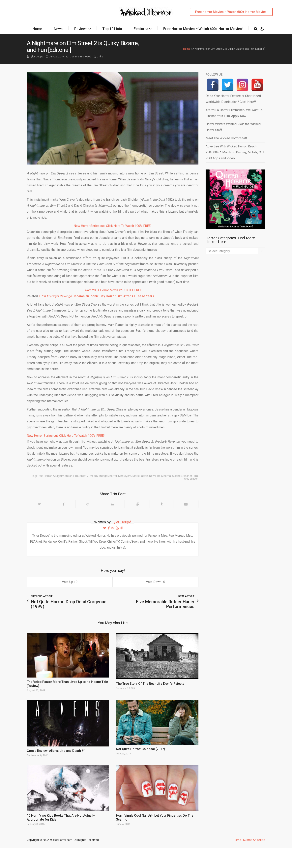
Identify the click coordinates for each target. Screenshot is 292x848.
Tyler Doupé (36, 56)
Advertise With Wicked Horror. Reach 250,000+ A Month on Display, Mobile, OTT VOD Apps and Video (235, 152)
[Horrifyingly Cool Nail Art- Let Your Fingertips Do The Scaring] (157, 788)
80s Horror (45, 475)
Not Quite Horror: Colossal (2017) (140, 749)
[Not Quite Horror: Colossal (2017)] (157, 722)
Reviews (80, 29)
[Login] (262, 29)
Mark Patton (140, 475)
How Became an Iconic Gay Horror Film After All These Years (96, 296)
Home (37, 29)
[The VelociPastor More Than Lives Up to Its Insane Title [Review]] (68, 655)
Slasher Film (190, 475)
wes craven (191, 478)
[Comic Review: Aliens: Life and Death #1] (68, 723)
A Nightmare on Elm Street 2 (71, 475)
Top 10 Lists (112, 29)
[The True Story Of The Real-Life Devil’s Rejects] (157, 656)
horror (113, 475)
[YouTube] (257, 84)
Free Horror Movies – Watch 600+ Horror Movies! (231, 12)
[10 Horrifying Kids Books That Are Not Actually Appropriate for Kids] (68, 788)
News (58, 29)
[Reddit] (137, 504)
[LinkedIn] (112, 504)
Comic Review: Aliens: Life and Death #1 (56, 751)
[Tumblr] (161, 504)
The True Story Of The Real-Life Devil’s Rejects (150, 683)
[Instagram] (242, 84)
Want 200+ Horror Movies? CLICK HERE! (112, 290)
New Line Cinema (160, 475)
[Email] (185, 504)
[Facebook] (63, 504)
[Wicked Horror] (146, 11)
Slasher (176, 475)
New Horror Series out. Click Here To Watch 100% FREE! (113, 226)
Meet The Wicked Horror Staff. (227, 138)
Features (141, 29)
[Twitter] (39, 504)
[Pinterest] (87, 504)
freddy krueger (99, 475)
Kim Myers (124, 475)
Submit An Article (254, 839)
